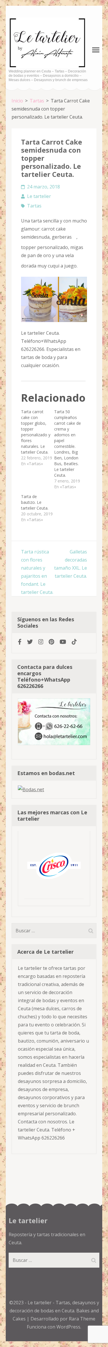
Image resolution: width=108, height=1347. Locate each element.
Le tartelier (39, 196)
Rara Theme (82, 1319)
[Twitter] (30, 642)
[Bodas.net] (31, 789)
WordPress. (68, 1327)
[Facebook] (20, 642)
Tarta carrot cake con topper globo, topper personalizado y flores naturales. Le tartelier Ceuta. (35, 432)
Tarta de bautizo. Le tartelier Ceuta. (34, 502)
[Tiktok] (74, 642)
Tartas (34, 206)
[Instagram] (40, 642)
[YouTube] (63, 642)
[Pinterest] (51, 642)
